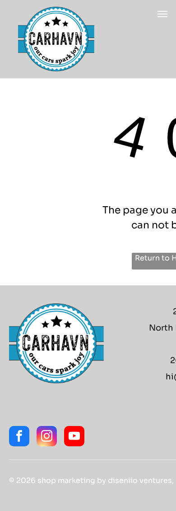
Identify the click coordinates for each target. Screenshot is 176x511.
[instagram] (47, 437)
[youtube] (74, 437)
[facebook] (19, 437)
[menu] (162, 14)
